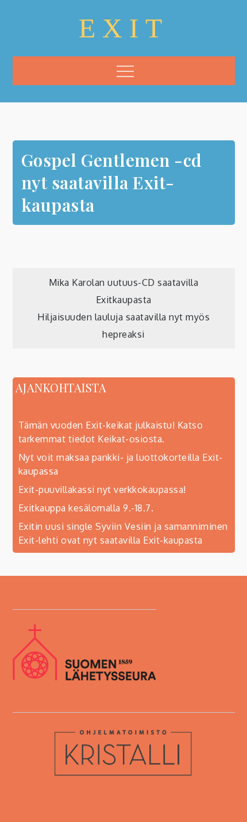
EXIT (124, 28)
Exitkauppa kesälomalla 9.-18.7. (86, 508)
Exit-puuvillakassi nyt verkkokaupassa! (102, 489)
